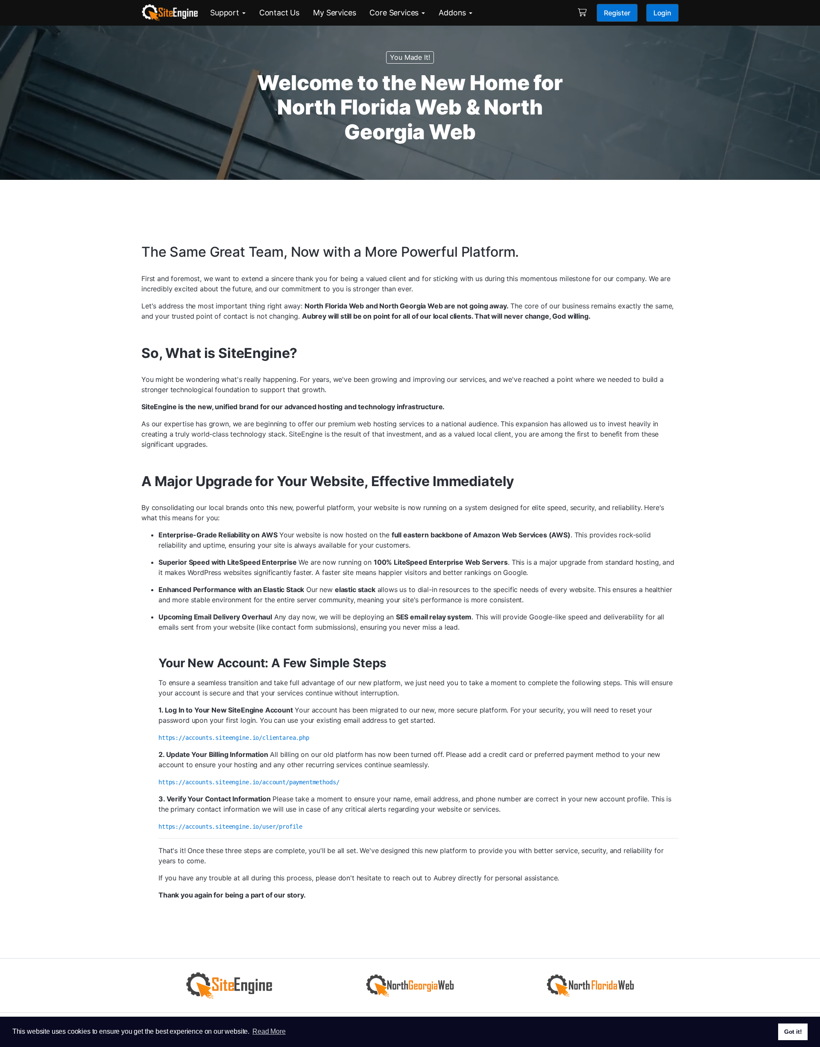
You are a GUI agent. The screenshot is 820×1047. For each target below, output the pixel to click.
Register (617, 13)
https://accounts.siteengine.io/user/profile (230, 826)
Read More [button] (269, 1031)
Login (662, 13)
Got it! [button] (793, 1031)
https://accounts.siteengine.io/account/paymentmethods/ (248, 782)
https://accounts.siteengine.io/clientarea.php (233, 737)
